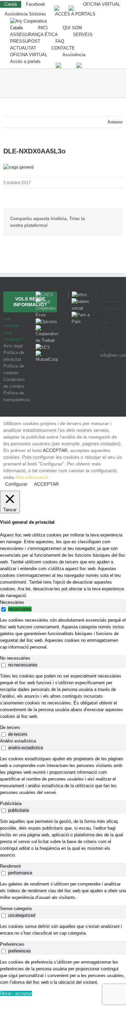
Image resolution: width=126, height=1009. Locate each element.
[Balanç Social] (79, 301)
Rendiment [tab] (10, 866)
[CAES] (44, 294)
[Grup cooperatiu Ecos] (47, 301)
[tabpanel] (63, 634)
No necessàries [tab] (15, 658)
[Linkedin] (119, 380)
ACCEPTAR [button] (55, 450)
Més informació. (32, 477)
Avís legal (13, 345)
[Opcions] (46, 321)
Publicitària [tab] (11, 803)
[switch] (3, 609)
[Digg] (101, 380)
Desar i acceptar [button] (16, 993)
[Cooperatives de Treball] (47, 328)
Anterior (115, 122)
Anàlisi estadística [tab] (18, 740)
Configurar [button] (16, 484)
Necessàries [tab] (12, 602)
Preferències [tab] (12, 944)
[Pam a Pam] (79, 314)
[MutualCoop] (47, 353)
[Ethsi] (77, 294)
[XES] (43, 347)
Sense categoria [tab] (16, 908)
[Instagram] (111, 380)
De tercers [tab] (10, 727)
